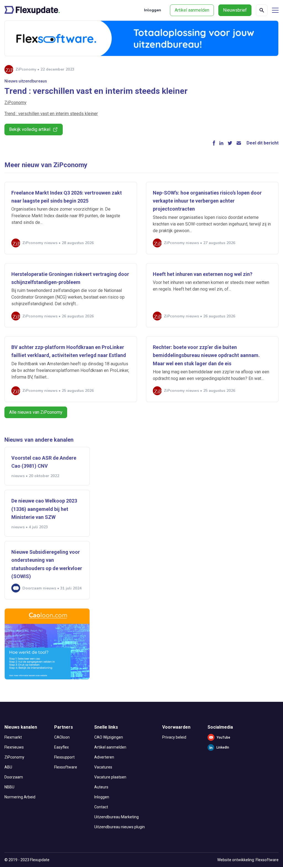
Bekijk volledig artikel (29, 129)
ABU (8, 767)
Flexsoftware (65, 767)
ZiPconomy (15, 102)
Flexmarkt (13, 737)
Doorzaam (13, 777)
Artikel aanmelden (192, 10)
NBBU (9, 787)
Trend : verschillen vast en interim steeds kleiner (51, 113)
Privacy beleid (174, 737)
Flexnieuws (14, 747)
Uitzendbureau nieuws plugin (119, 827)
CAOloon (62, 737)
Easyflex (61, 747)
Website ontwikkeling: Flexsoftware (248, 860)
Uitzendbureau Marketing (116, 817)
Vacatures (103, 767)
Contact (101, 807)
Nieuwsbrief (235, 10)
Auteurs (101, 787)
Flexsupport (64, 757)
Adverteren (104, 757)
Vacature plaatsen (110, 777)
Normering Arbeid (19, 797)
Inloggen (152, 10)
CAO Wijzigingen (108, 737)
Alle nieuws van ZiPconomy (35, 412)
